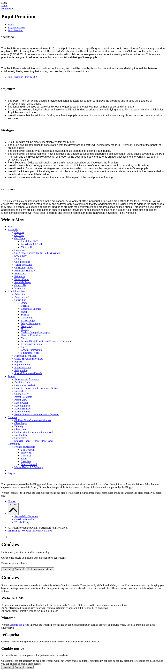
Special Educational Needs (28, 373)
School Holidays (22, 408)
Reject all (7, 569)
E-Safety (18, 426)
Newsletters (20, 391)
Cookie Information (24, 519)
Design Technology (31, 323)
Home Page (7, 8)
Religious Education (31, 344)
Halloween (26, 452)
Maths (24, 311)
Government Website (25, 385)
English (25, 305)
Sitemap (12, 501)
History (25, 329)
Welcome (19, 232)
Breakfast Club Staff (31, 244)
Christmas (26, 455)
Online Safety (21, 394)
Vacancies (19, 288)
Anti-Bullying (21, 297)
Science (25, 314)
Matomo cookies (18, 624)
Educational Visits (30, 352)
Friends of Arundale (24, 446)
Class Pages (20, 423)
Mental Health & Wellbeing (28, 467)
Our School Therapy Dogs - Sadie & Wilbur (37, 253)
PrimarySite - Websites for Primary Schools (30, 530)
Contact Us (20, 285)
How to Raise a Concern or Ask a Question (36, 414)
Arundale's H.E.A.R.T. (26, 270)
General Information (31, 349)
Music (24, 338)
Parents (11, 376)
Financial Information (25, 355)
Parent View (20, 399)
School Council (29, 464)
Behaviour (19, 276)
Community (14, 443)
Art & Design (28, 320)
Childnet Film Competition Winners (32, 420)
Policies (18, 361)
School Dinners (22, 405)
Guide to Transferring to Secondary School (36, 388)
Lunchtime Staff (29, 241)
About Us (13, 229)
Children (12, 417)
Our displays (20, 438)
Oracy (24, 302)
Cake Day (26, 461)
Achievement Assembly (26, 379)
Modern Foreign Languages (35, 332)
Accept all (19, 569)
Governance (20, 250)
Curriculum (20, 300)
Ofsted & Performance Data (28, 358)
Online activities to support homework (34, 432)
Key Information (16, 27)
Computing (26, 317)
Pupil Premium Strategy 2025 (23, 77)
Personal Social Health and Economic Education (46, 341)
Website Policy (22, 522)
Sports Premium (22, 367)
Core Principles (22, 261)
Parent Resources (23, 396)
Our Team (19, 238)
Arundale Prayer (22, 282)
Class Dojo (20, 429)
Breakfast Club (22, 382)
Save (29, 667)
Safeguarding (21, 370)
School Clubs (21, 402)
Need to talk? (21, 435)
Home (11, 24)
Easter (24, 458)
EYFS (17, 258)
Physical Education (31, 335)
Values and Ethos (23, 264)
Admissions (20, 294)
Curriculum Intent (23, 267)
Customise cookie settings (40, 569)
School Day (20, 255)
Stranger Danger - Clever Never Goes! (34, 440)
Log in (4, 5)
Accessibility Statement (26, 516)
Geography (26, 326)
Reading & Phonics (31, 308)
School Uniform (22, 411)
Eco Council (27, 449)
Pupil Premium (15, 30)
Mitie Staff (26, 247)
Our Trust (19, 235)
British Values (21, 279)
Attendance (20, 273)
